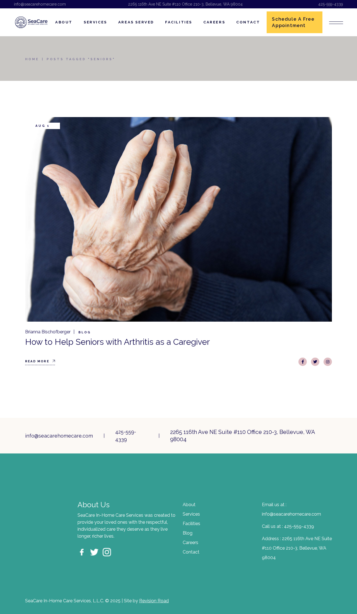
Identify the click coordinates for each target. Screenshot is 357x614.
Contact (191, 552)
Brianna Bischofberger (48, 331)
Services (191, 514)
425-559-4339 (330, 4)
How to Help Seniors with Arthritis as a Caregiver (117, 342)
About (189, 504)
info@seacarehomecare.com (40, 4)
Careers (190, 542)
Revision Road (154, 600)
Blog (84, 332)
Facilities (191, 523)
